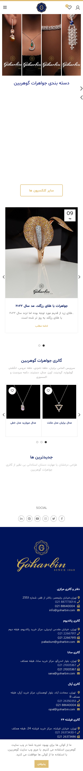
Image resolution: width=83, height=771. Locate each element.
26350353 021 (66, 701)
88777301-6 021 (65, 602)
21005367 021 (66, 665)
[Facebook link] (62, 518)
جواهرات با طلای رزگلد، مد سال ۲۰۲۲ (42, 305)
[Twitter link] (53, 518)
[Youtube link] (37, 518)
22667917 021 (67, 633)
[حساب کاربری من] (78, 7)
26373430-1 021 (65, 732)
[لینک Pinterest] (29, 518)
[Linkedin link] (21, 518)
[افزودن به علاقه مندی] (48, 390)
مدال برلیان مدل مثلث (59, 423)
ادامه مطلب (41, 325)
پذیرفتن (41, 764)
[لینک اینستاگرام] (45, 518)
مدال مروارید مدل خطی (23, 423)
